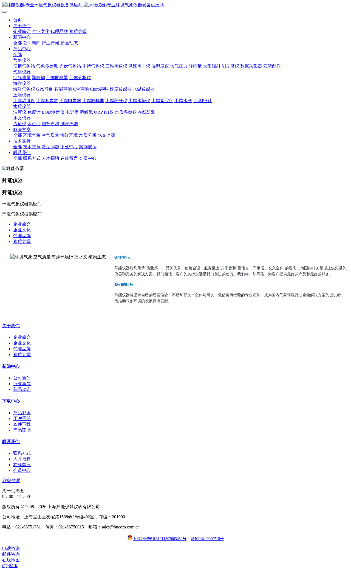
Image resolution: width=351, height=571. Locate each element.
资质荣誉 (22, 241)
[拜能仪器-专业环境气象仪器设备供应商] (175, 5)
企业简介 (22, 224)
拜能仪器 (11, 480)
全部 (17, 43)
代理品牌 (22, 235)
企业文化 (22, 230)
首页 (17, 20)
